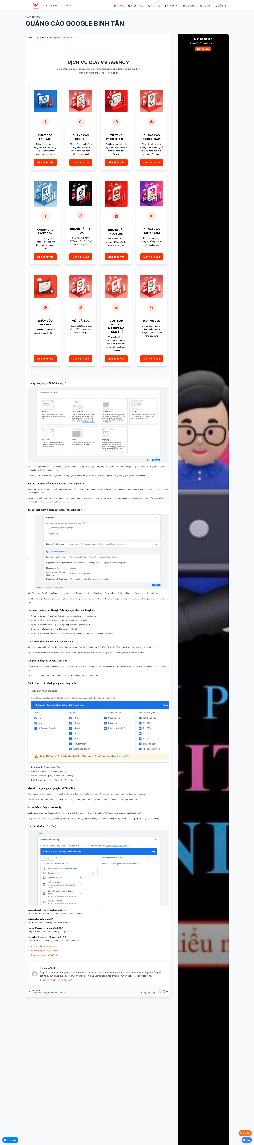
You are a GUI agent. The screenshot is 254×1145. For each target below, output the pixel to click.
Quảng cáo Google (35, 467)
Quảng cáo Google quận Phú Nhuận (44, 955)
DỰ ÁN (206, 5)
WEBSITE (191, 5)
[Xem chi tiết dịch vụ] (45, 126)
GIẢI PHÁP (172, 5)
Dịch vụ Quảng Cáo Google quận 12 (44, 946)
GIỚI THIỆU (137, 5)
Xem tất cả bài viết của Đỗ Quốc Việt (56, 980)
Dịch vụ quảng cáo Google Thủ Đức (44, 951)
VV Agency (36, 38)
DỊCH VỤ (155, 5)
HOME (121, 5)
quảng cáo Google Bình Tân (61, 38)
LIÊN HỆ (222, 5)
